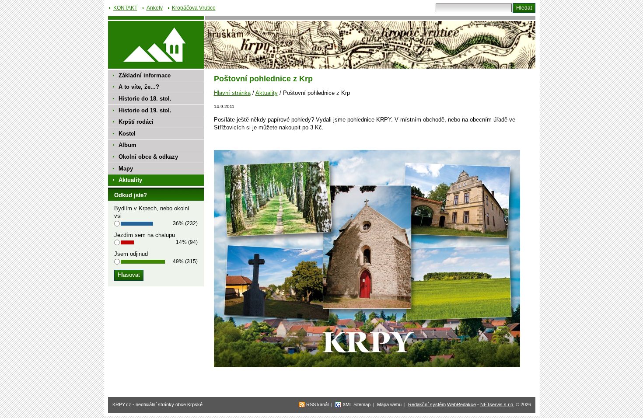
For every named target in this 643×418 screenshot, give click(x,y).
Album (127, 145)
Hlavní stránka (232, 93)
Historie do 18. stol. (145, 98)
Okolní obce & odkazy (148, 156)
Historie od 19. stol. (145, 110)
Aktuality (266, 93)
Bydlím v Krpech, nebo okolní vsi (151, 212)
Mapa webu (389, 404)
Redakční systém (427, 404)
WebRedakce (461, 404)
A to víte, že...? (139, 87)
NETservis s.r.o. (497, 404)
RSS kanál (317, 404)
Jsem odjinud (131, 254)
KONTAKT (125, 7)
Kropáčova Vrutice (194, 7)
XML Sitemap (356, 404)
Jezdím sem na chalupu (144, 235)
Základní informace (145, 75)
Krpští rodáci (136, 121)
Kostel (127, 133)
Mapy (126, 168)
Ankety (155, 7)
